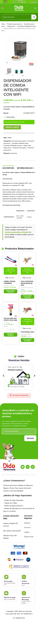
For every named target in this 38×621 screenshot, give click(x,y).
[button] (10, 335)
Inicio (3, 24)
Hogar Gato (27, 145)
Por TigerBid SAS (19, 618)
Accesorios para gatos (19, 141)
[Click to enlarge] (7, 63)
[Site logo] (19, 8)
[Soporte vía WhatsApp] (24, 593)
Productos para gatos (19, 147)
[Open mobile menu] (35, 8)
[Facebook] (23, 467)
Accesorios (13, 153)
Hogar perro (11, 26)
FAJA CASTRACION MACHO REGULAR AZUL (27, 283)
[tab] (8, 168)
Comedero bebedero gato (20, 143)
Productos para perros (14, 24)
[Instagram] (28, 467)
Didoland (27, 523)
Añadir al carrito (12, 127)
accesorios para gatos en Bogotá (16, 232)
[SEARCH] (33, 17)
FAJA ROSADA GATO (27, 332)
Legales (26, 532)
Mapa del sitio (28, 536)
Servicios (27, 527)
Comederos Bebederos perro (13, 145)
